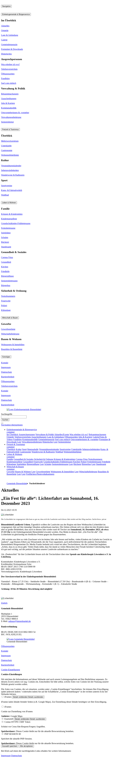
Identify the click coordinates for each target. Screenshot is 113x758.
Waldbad (5, 195)
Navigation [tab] (6, 6)
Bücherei (5, 242)
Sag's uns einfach (8, 83)
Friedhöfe (5, 271)
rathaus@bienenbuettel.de (19, 621)
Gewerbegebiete (8, 329)
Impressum (6, 367)
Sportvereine (6, 185)
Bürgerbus (5, 285)
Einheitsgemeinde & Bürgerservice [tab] (16, 14)
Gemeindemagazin (9, 44)
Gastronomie (6, 150)
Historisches (6, 54)
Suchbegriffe (6, 414)
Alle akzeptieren (26, 746)
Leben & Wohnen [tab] (9, 203)
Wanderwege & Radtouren (12, 175)
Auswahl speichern (9, 746)
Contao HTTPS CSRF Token (17, 722)
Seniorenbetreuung (9, 281)
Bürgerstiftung (7, 276)
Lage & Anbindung (9, 35)
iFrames (7, 697)
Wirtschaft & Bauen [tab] (10, 318)
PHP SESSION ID (12, 734)
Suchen (5, 420)
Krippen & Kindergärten (11, 214)
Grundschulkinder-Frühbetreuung (15, 223)
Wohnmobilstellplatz (10, 155)
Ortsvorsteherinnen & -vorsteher (15, 112)
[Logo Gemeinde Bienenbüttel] (21, 639)
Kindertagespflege (9, 219)
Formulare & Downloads (12, 49)
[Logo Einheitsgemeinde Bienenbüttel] (24, 409)
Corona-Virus (7, 257)
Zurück (4, 603)
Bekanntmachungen (9, 94)
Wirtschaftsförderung (10, 334)
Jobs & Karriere (8, 103)
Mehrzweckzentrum (9, 141)
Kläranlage (6, 310)
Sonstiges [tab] (6, 357)
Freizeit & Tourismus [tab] (10, 129)
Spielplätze (6, 233)
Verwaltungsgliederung (11, 117)
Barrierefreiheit (7, 377)
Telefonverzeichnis (9, 69)
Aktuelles (5, 26)
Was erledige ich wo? (10, 64)
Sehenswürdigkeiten (10, 170)
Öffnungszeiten (7, 74)
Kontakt (4, 363)
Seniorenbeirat (7, 122)
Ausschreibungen (8, 98)
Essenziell (8, 719)
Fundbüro (5, 78)
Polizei (4, 305)
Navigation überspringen (12, 425)
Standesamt (6, 247)
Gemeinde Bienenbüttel (17, 483)
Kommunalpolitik (8, 108)
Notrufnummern (8, 296)
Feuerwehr (5, 301)
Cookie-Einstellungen (10, 669)
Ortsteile (4, 30)
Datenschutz (6, 372)
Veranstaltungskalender (11, 165)
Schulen (4, 237)
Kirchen (4, 267)
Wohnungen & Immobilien (12, 344)
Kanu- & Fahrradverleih (11, 190)
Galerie (4, 40)
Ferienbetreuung (8, 228)
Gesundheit (6, 262)
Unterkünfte (6, 146)
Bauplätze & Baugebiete (11, 349)
